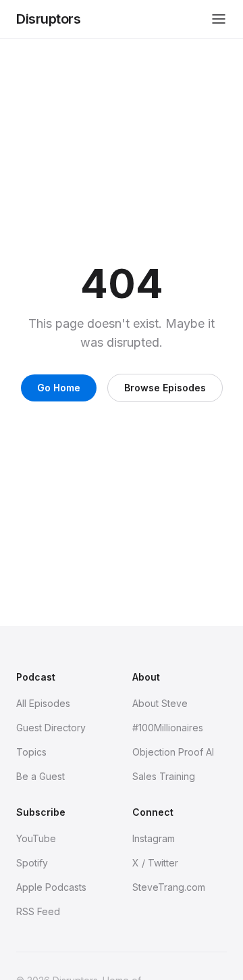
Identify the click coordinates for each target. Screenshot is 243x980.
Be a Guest (40, 776)
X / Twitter (155, 862)
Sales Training (163, 776)
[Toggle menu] (219, 19)
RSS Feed (38, 911)
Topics (31, 752)
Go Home (58, 387)
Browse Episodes (165, 387)
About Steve (160, 703)
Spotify (32, 862)
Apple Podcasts (51, 887)
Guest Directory (51, 727)
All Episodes (43, 703)
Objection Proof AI (173, 752)
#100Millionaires (167, 727)
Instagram (153, 838)
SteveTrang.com (168, 887)
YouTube (36, 838)
